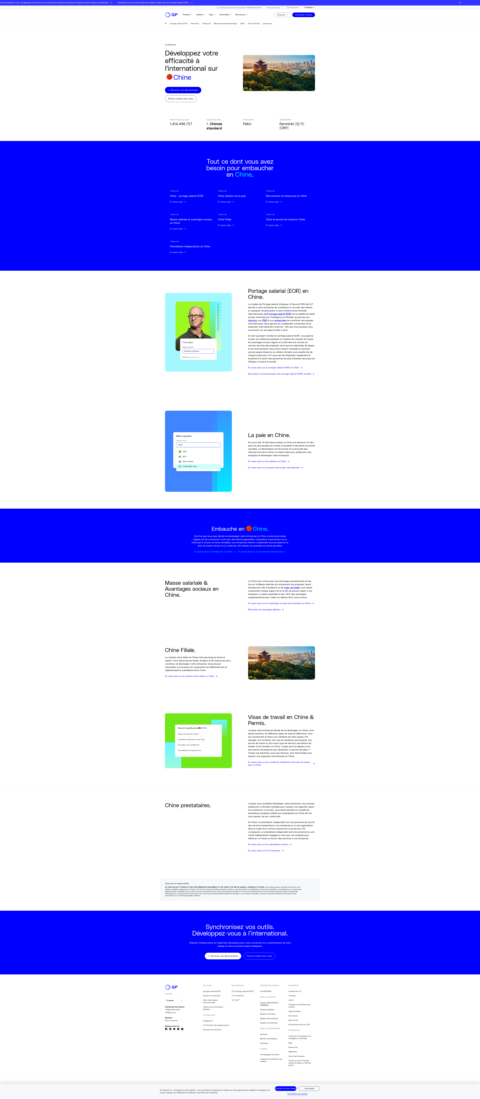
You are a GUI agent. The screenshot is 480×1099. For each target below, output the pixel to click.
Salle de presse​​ (294, 1011)
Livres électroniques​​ (296, 1056)
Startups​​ (263, 1034)
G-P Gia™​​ (236, 1000)
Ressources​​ (240, 14)
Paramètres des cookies (298, 1094)
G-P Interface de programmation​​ (216, 1025)
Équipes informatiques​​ (269, 1018)
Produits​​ (186, 14)
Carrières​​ (292, 996)
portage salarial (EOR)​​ (212, 991)
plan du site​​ (293, 1020)
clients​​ (291, 1000)
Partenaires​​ (224, 14)
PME (264, 320)
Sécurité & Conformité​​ (212, 1030)
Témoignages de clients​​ (269, 1055)
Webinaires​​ (292, 1052)
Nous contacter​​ (171, 1021)
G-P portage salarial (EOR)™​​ (243, 991)
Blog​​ (290, 1043)
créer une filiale (292, 587)
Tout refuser (309, 1088)
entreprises (280, 320)
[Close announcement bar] (460, 3)
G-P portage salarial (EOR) (277, 314)
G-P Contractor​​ (238, 996)
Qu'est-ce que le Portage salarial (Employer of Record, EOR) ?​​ (299, 1063)
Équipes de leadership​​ (269, 1023)
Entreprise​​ (264, 1043)
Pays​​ (211, 14)
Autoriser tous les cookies (285, 1088)
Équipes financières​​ (268, 1014)
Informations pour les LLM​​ (299, 1025)
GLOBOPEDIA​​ (265, 991)
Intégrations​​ (208, 1021)
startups (252, 320)
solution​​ (199, 14)
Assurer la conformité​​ (211, 996)
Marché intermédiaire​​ (268, 1039)
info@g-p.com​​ (170, 1012)
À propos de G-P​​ (295, 991)
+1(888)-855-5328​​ (172, 1010)
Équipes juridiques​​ (267, 1010)
